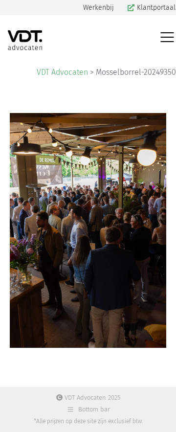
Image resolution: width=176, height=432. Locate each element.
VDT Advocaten (62, 72)
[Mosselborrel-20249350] (88, 230)
